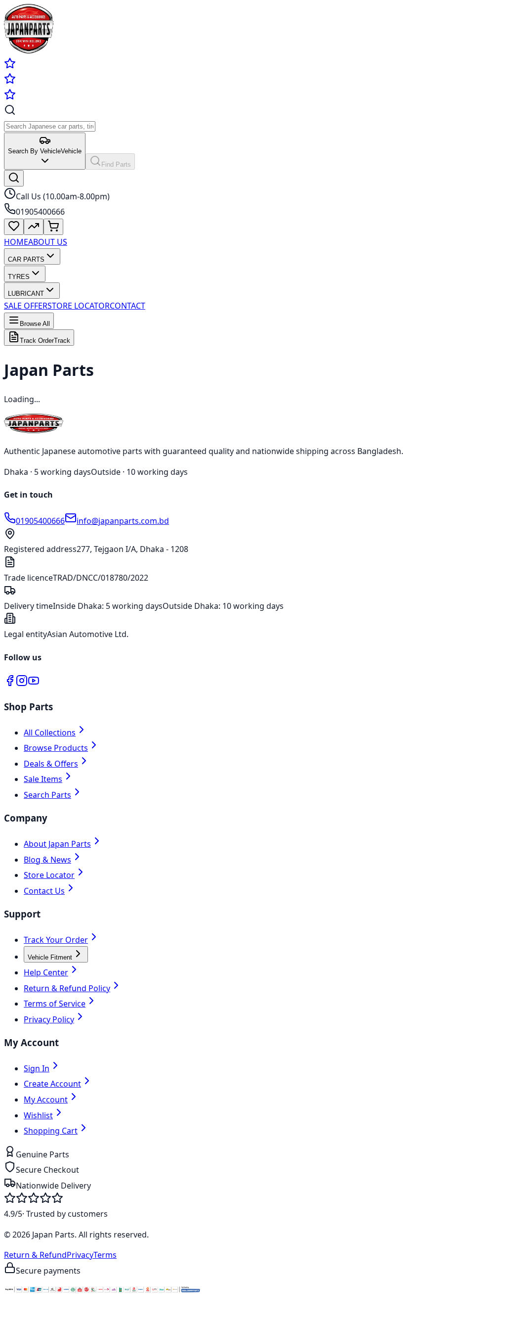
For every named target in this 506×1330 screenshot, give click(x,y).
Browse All (35, 323)
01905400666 (40, 520)
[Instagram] (22, 683)
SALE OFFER (25, 305)
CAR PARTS (26, 259)
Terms (105, 1254)
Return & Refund (35, 1254)
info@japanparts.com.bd (123, 520)
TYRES (19, 276)
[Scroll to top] (14, 1322)
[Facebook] (10, 683)
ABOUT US (47, 241)
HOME (16, 241)
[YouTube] (34, 683)
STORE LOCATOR (78, 305)
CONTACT (127, 305)
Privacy (80, 1254)
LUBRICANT (26, 293)
